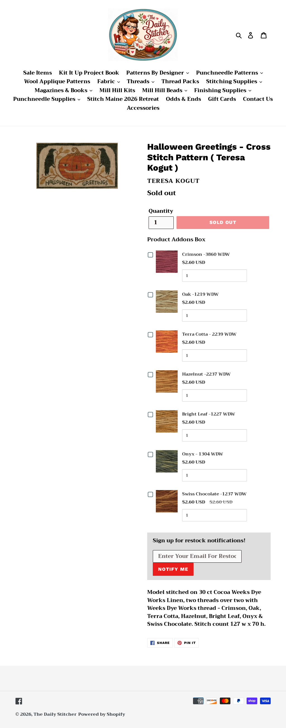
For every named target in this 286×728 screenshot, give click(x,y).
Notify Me (173, 569)
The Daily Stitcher (55, 714)
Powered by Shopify (101, 714)
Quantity (161, 211)
